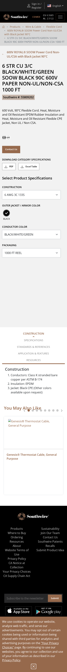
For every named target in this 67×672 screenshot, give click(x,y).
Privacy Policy (11, 660)
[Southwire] (16, 17)
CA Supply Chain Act (16, 576)
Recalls (50, 546)
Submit (55, 598)
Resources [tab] (33, 360)
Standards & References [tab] (33, 347)
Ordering (17, 537)
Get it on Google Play (48, 610)
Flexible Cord (54, 26)
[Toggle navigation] (60, 17)
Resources (17, 541)
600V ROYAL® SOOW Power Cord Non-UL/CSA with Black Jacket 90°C (33, 54)
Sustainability (50, 529)
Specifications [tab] (33, 340)
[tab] (29, 410)
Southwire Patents (50, 541)
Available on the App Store (18, 610)
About (17, 546)
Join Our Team (50, 533)
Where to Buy (17, 533)
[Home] (3, 27)
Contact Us (11, 149)
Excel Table (31, 166)
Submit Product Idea (50, 550)
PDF (11, 166)
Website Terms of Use (17, 552)
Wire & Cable (33, 26)
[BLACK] (6, 213)
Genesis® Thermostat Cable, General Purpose (32, 457)
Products (15, 26)
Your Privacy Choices (17, 572)
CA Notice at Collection (17, 565)
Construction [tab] (33, 333)
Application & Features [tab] (33, 353)
